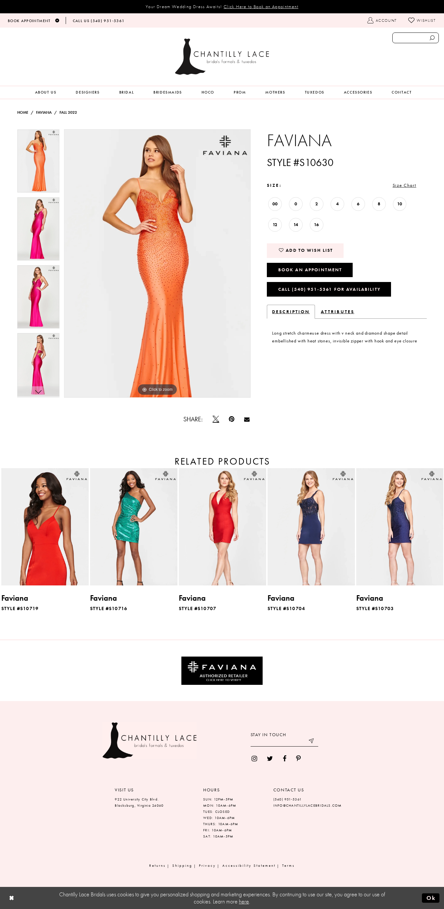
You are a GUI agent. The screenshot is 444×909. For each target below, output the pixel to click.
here (244, 901)
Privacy (207, 865)
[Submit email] (311, 742)
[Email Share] (247, 419)
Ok (431, 897)
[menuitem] (45, 92)
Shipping (182, 865)
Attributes (337, 311)
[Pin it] (231, 419)
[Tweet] (216, 419)
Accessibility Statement (249, 865)
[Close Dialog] (12, 898)
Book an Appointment (310, 270)
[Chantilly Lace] (222, 56)
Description (291, 311)
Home (22, 112)
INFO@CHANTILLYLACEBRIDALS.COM (307, 805)
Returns (157, 865)
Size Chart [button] (404, 185)
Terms (288, 865)
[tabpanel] (38, 163)
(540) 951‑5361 (287, 799)
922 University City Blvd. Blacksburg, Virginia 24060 (139, 802)
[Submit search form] (432, 38)
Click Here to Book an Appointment (261, 6)
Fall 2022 (68, 112)
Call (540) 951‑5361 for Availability (329, 289)
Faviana (44, 112)
